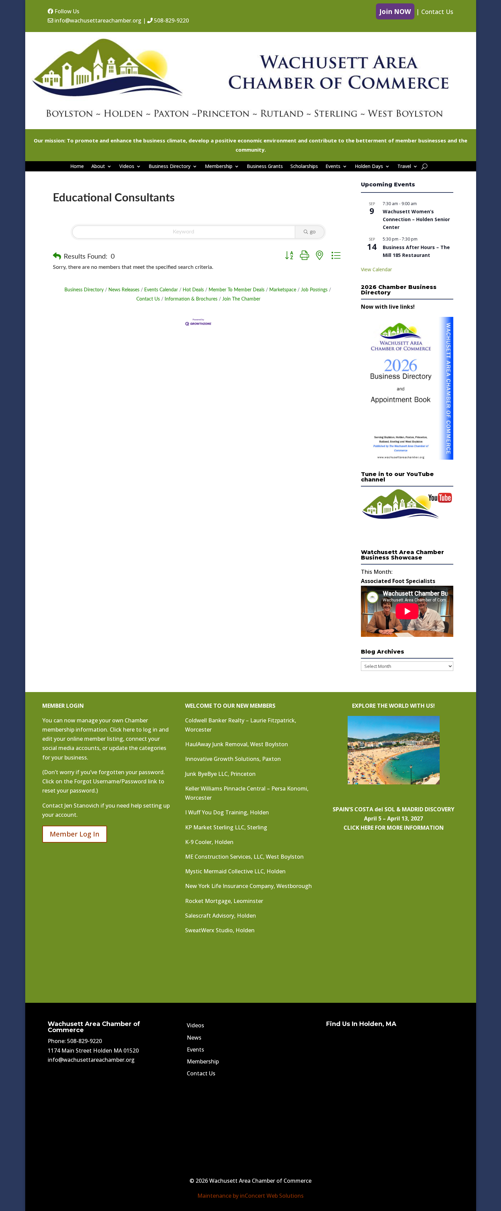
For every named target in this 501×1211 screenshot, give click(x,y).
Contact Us (437, 11)
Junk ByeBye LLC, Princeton (220, 774)
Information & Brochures (191, 299)
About (98, 166)
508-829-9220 (171, 20)
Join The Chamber (241, 299)
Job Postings (314, 290)
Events (332, 166)
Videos (126, 166)
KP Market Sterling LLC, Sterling (226, 827)
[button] (57, 256)
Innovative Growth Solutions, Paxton (233, 759)
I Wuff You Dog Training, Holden (227, 812)
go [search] (313, 231)
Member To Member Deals (236, 290)
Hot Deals (193, 290)
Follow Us (66, 11)
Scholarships (304, 166)
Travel (404, 166)
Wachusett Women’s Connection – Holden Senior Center (416, 219)
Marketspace (282, 290)
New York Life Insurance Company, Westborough (248, 886)
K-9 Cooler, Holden (209, 842)
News (194, 1037)
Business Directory (170, 166)
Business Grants (265, 166)
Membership (218, 166)
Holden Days (369, 166)
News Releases (123, 290)
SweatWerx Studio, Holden (220, 930)
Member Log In (75, 834)
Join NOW (395, 11)
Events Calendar (161, 290)
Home (77, 166)
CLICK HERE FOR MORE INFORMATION (394, 827)
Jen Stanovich (81, 805)
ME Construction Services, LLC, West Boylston (244, 856)
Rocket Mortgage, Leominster (224, 901)
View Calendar (376, 269)
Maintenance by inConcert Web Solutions (250, 1195)
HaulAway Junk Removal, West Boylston (236, 744)
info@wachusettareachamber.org (97, 20)
